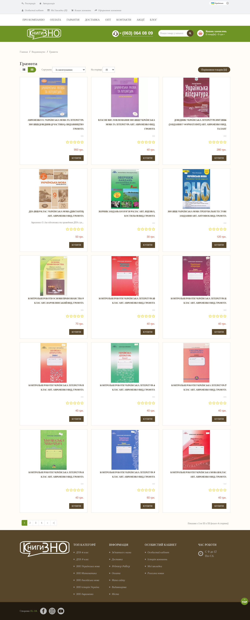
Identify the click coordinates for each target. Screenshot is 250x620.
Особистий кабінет (158, 552)
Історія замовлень (157, 559)
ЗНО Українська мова (88, 566)
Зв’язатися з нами (121, 552)
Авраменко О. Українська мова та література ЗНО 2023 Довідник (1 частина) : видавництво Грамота (56, 124)
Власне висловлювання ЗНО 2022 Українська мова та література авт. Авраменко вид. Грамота (126, 124)
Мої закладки (155, 566)
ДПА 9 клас (82, 559)
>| (54, 522)
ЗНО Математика (86, 573)
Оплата (116, 573)
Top (244, 602)
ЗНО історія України (87, 587)
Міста (115, 594)
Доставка (117, 559)
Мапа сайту (118, 580)
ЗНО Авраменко (84, 594)
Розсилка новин (156, 573)
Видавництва (119, 587)
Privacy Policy (121, 566)
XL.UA (33, 611)
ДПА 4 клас (82, 552)
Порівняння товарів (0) (214, 69)
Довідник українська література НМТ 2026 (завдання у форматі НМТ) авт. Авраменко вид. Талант (197, 124)
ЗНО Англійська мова (87, 580)
